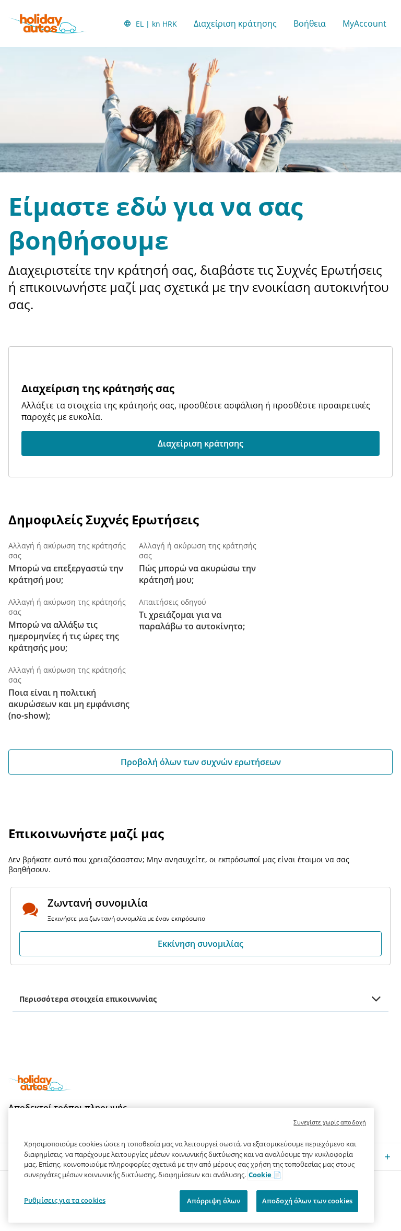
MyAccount (364, 23)
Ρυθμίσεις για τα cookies (64, 1200)
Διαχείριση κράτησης (235, 23)
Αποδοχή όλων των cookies (307, 1200)
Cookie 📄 (265, 1174)
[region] (191, 1165)
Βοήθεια (309, 23)
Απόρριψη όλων (214, 1200)
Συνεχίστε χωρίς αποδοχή (329, 1122)
